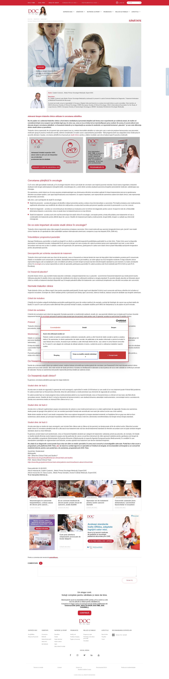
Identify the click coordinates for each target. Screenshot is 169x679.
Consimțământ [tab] (55, 327)
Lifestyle (135, 12)
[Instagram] (77, 655)
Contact (60, 667)
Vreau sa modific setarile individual (84, 354)
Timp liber (104, 636)
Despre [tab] (113, 327)
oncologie (37, 264)
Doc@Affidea (31, 634)
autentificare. (53, 557)
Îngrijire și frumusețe (75, 639)
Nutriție (56, 636)
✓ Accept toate (112, 355)
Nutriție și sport (93, 12)
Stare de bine (105, 634)
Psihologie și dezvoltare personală (89, 637)
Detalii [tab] (84, 327)
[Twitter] (84, 655)
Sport (55, 644)
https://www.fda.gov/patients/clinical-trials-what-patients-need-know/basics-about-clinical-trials (60, 462)
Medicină (44, 19)
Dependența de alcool (66, 497)
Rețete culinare (58, 641)
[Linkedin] (91, 655)
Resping (56, 355)
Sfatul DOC (44, 641)
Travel (103, 639)
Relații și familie (121, 12)
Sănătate (80, 12)
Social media (84, 650)
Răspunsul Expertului (33, 636)
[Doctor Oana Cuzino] (38, 11)
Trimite (129, 580)
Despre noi (79, 667)
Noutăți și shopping (74, 636)
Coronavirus (45, 634)
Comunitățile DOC (69, 2)
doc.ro (30, 19)
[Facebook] (70, 655)
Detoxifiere (57, 634)
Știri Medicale (92, 497)
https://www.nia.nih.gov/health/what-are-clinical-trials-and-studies (50, 458)
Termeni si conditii (38, 667)
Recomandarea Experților (122, 630)
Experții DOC (68, 12)
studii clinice (75, 135)
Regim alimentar (58, 639)
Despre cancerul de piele (124, 497)
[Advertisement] (56, 155)
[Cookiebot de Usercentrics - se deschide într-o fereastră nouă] (117, 321)
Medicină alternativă (46, 639)
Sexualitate (86, 640)
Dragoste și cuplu (87, 634)
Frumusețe (107, 12)
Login (121, 3)
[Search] (140, 2)
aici (57, 446)
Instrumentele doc (90, 2)
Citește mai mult (35, 507)
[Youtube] (98, 655)
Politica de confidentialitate (128, 667)
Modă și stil (73, 634)
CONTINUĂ (84, 613)
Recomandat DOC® (101, 667)
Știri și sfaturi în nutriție (59, 646)
